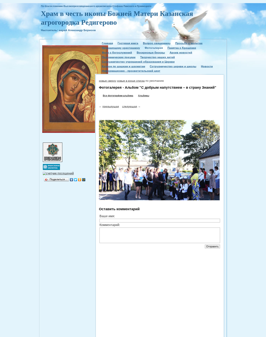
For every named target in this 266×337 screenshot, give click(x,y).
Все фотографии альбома (118, 95)
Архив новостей (181, 52)
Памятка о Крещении (181, 47)
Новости (207, 66)
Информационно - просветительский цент (131, 70)
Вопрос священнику (157, 43)
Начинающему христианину (121, 47)
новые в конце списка (131, 80)
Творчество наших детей (157, 57)
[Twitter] (76, 179)
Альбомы (143, 95)
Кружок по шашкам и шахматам (123, 66)
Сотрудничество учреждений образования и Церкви (138, 61)
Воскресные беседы (151, 52)
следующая (129, 106)
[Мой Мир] (84, 179)
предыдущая (110, 106)
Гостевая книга (128, 43)
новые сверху (107, 80)
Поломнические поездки (119, 57)
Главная (107, 43)
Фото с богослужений (117, 52)
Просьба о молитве (189, 43)
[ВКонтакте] (72, 179)
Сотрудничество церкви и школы (173, 66)
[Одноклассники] (80, 179)
